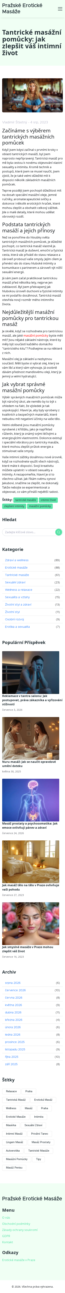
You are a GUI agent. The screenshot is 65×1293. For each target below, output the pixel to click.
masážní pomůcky (35, 336)
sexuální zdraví (33, 1125)
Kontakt (7, 1242)
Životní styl (12, 612)
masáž (28, 1108)
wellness (11, 1108)
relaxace (11, 1091)
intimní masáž (14, 1134)
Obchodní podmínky (16, 1224)
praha (44, 1108)
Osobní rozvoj (14, 619)
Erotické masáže (16, 567)
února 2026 (13, 1027)
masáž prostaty (41, 1142)
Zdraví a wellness (17, 560)
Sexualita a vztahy (17, 597)
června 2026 (13, 997)
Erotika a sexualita (17, 626)
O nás (6, 1218)
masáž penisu (14, 1168)
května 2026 (13, 1005)
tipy (38, 1159)
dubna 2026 (13, 1012)
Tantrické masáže (17, 575)
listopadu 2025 (15, 1049)
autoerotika (13, 1151)
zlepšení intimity (14, 506)
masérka (11, 1125)
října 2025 (11, 1056)
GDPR (6, 1236)
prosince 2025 (15, 1042)
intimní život (48, 500)
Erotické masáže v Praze (18, 1260)
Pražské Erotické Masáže (32, 1198)
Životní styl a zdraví (18, 604)
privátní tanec (39, 1134)
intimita (38, 1117)
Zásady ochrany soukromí (20, 1230)
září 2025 (11, 1064)
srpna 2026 (13, 982)
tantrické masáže (25, 500)
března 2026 (13, 1019)
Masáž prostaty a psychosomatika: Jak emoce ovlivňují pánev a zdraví (30, 825)
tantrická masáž (16, 1100)
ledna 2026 (12, 1034)
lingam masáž (14, 1142)
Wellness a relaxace (18, 589)
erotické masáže (16, 1117)
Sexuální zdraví (15, 582)
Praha (28, 1091)
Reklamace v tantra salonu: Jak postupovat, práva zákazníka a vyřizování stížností (32, 700)
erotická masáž (43, 1100)
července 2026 (15, 990)
